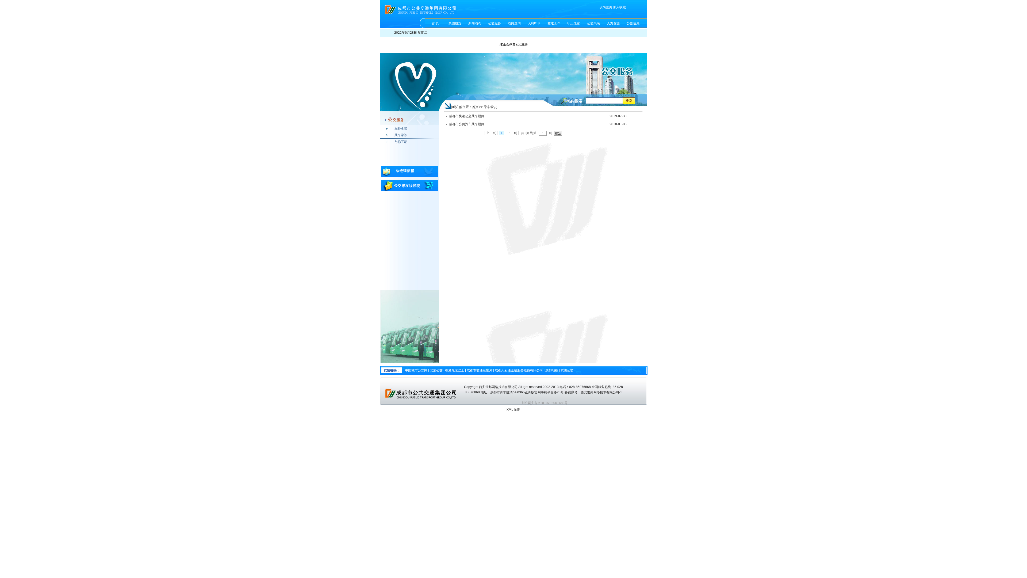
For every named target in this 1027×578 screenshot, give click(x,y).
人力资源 (613, 23)
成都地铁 (551, 370)
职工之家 (573, 23)
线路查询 (514, 23)
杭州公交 (567, 370)
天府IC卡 (534, 23)
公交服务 (494, 23)
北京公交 (436, 370)
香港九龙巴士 (454, 370)
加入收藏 (619, 7)
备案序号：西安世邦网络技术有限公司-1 (594, 392)
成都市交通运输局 (479, 370)
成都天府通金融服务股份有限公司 (519, 370)
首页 (475, 107)
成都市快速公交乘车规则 (466, 116)
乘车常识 (400, 135)
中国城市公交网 (416, 370)
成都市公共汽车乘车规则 (466, 124)
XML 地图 (513, 410)
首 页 (435, 23)
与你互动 (400, 142)
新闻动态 (474, 23)
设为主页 (605, 7)
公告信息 (633, 23)
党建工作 (553, 23)
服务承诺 (400, 128)
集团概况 (455, 23)
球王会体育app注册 (514, 44)
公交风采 (593, 23)
